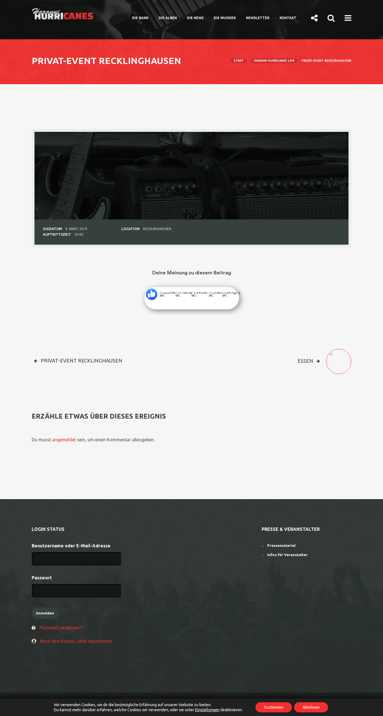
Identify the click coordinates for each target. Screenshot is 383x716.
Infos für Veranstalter (287, 554)
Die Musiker (225, 18)
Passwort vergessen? (61, 627)
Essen (305, 361)
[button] (314, 17)
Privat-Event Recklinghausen (81, 360)
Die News (195, 18)
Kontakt (288, 18)
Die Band (140, 18)
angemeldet (64, 439)
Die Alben (168, 18)
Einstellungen (207, 710)
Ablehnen (311, 707)
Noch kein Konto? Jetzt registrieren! (76, 641)
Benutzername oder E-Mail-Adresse (71, 545)
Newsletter (257, 18)
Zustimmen (273, 707)
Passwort (42, 577)
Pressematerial (281, 545)
